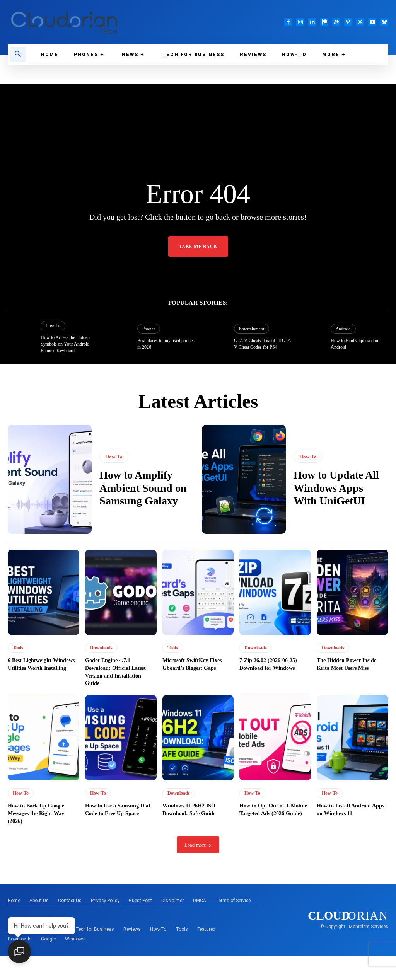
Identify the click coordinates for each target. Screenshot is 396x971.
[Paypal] (336, 22)
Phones (148, 328)
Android (343, 328)
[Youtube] (372, 22)
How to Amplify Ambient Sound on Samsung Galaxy (143, 488)
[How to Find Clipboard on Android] (310, 337)
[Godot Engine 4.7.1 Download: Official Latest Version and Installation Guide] (121, 592)
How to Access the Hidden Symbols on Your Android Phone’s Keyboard (65, 344)
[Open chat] (19, 951)
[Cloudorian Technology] (99, 22)
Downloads (101, 648)
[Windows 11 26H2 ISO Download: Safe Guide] (198, 738)
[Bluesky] (384, 22)
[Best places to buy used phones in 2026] (117, 337)
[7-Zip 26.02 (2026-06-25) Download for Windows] (275, 592)
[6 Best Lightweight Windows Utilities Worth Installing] (43, 592)
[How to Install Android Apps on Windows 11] (352, 738)
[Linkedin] (312, 22)
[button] (18, 54)
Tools (18, 648)
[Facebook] (288, 22)
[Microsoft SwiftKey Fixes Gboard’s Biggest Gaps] (198, 592)
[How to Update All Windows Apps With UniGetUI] (244, 479)
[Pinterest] (348, 22)
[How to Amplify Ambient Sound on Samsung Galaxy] (50, 479)
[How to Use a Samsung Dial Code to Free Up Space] (121, 738)
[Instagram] (300, 22)
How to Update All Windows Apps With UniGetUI (336, 488)
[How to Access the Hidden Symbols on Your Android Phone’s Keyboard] (21, 337)
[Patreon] (324, 22)
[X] (360, 22)
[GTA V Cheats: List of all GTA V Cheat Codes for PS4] (214, 337)
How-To (53, 325)
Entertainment (251, 328)
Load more (195, 845)
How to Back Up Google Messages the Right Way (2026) (36, 813)
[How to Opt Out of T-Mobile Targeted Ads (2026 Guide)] (275, 738)
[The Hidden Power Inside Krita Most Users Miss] (352, 592)
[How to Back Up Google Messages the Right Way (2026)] (43, 738)
